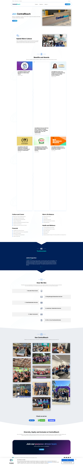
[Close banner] (75, 459)
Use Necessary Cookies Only (67, 462)
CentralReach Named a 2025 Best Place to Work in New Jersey (24, 72)
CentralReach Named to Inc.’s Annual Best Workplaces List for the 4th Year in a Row (58, 148)
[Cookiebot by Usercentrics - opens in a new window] (11, 463)
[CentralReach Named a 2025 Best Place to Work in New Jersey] (24, 65)
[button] (64, 457)
